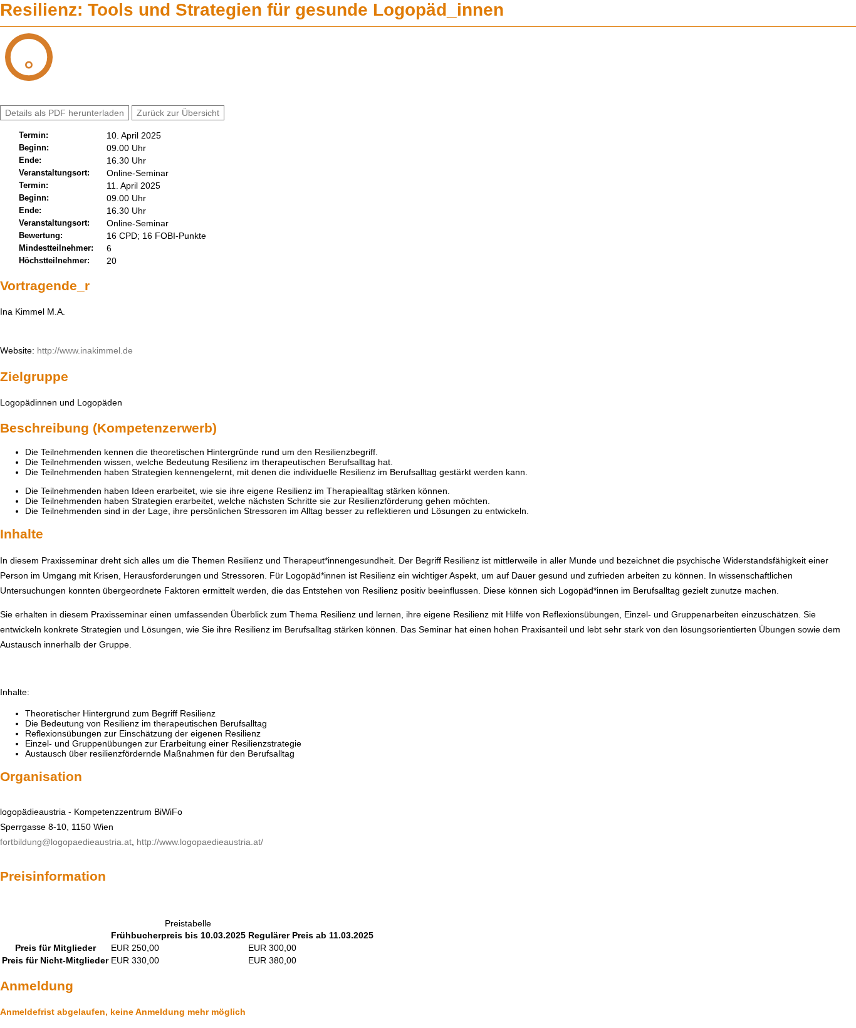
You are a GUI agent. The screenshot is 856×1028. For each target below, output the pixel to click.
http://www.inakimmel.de (85, 350)
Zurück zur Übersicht (178, 113)
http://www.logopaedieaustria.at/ (200, 842)
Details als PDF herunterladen (64, 113)
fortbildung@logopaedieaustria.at (66, 842)
